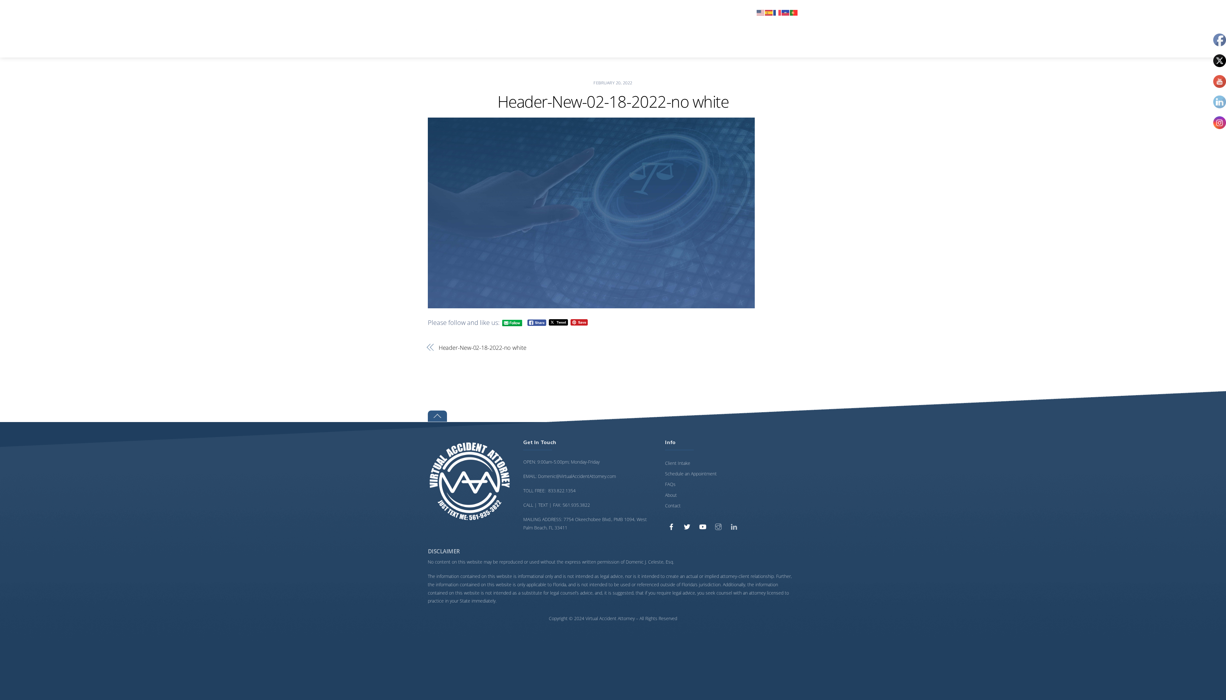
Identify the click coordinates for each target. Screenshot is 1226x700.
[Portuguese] (794, 12)
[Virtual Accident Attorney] (476, 46)
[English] (761, 12)
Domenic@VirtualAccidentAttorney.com (577, 476)
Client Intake (677, 463)
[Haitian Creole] (786, 12)
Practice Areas (634, 12)
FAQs (670, 484)
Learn (705, 12)
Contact (737, 12)
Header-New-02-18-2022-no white (613, 101)
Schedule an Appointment (691, 474)
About (676, 12)
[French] (777, 12)
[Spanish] (769, 12)
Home (593, 12)
